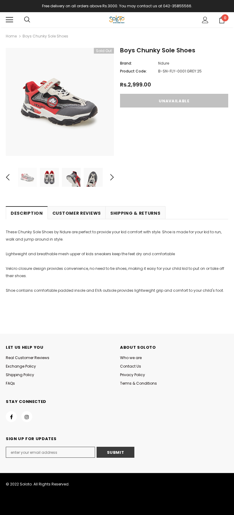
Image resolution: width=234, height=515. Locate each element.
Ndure (163, 63)
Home (11, 36)
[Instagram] (26, 416)
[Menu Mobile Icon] (9, 19)
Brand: (126, 63)
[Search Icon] (27, 20)
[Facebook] (11, 416)
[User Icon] (205, 20)
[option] (60, 102)
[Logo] (117, 19)
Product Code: (133, 71)
